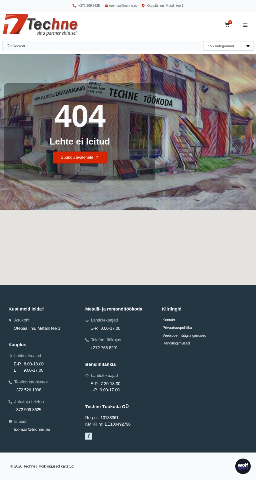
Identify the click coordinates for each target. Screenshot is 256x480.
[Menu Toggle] (245, 24)
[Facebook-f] (88, 436)
